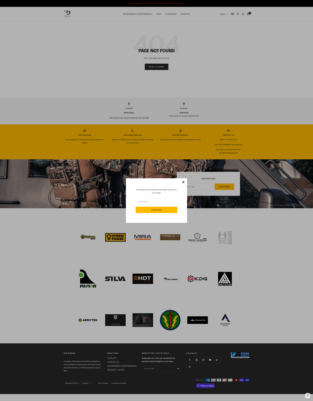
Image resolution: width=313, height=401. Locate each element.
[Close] (183, 182)
